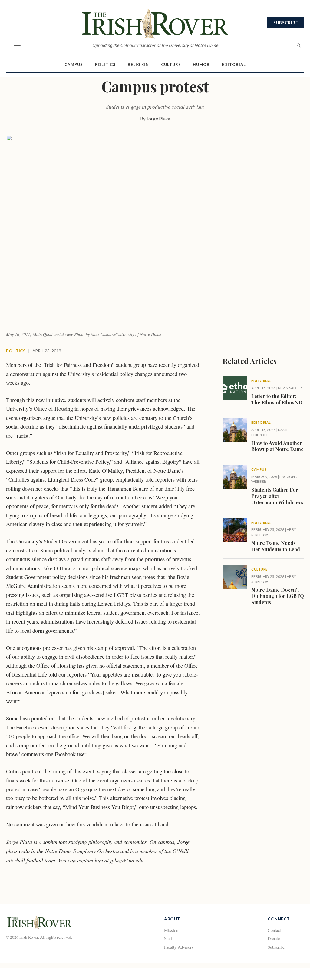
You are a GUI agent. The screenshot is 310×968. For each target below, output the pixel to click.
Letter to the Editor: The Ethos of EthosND (276, 399)
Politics (105, 64)
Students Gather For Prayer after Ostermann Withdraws (277, 495)
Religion (138, 64)
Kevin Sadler (290, 388)
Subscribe (285, 22)
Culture (171, 64)
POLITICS (15, 350)
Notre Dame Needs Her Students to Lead (275, 546)
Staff (168, 938)
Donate (274, 938)
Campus (73, 64)
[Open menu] (17, 45)
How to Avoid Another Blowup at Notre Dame (277, 446)
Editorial (234, 64)
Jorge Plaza (158, 118)
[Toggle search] (299, 45)
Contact (274, 930)
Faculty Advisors (178, 947)
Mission (171, 930)
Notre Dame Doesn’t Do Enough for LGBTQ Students (277, 596)
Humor (201, 64)
